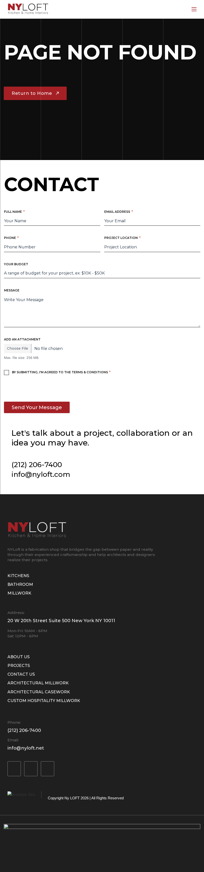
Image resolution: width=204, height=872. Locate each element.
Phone (11, 238)
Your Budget (16, 264)
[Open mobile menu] (194, 9)
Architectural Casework (38, 692)
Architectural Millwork (38, 683)
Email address (118, 212)
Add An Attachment (22, 339)
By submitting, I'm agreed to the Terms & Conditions (61, 372)
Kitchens (18, 575)
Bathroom (20, 584)
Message (11, 290)
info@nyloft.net (25, 748)
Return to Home (32, 93)
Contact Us (21, 674)
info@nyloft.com (40, 474)
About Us (18, 656)
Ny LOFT (72, 798)
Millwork (19, 593)
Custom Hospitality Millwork (43, 700)
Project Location (122, 238)
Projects (18, 665)
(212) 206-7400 (36, 464)
